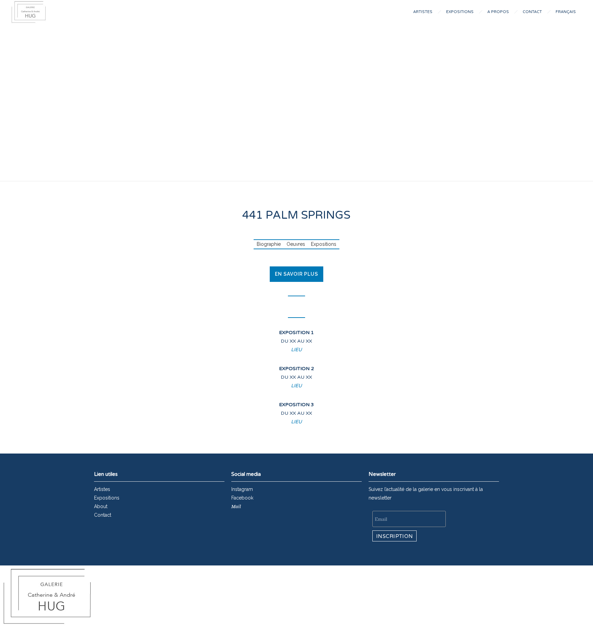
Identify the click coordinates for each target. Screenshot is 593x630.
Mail (236, 506)
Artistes (422, 12)
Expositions (460, 12)
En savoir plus (296, 274)
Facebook (242, 498)
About (100, 506)
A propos (498, 12)
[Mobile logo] (47, 625)
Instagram (242, 489)
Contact (532, 12)
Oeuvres (296, 244)
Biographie (269, 244)
